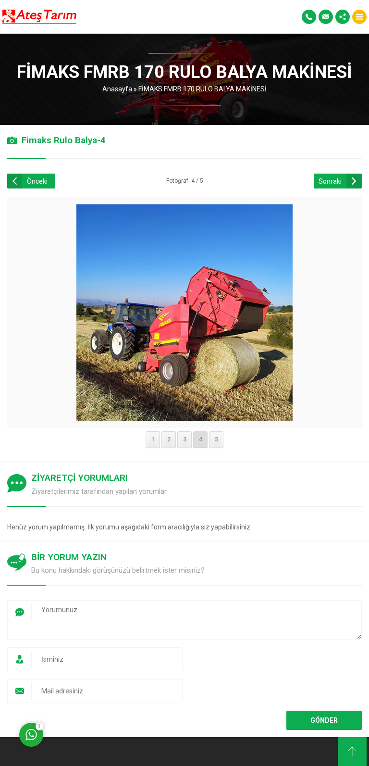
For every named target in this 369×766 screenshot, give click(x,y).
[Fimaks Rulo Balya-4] (184, 414)
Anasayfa (117, 89)
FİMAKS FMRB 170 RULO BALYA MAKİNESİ (202, 89)
